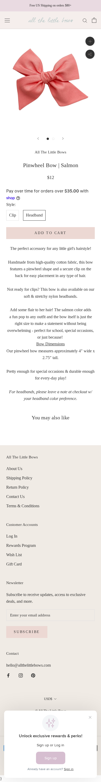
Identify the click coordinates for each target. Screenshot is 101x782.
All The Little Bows (50, 152)
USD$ (48, 699)
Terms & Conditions (22, 506)
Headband (34, 215)
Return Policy (17, 487)
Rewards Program (21, 545)
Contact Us (15, 496)
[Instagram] (21, 675)
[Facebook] (8, 675)
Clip (12, 215)
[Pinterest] (33, 675)
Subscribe (27, 632)
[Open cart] (94, 20)
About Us (14, 468)
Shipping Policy (19, 478)
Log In (11, 536)
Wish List (14, 555)
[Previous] (38, 138)
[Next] (63, 138)
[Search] (85, 20)
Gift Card (14, 564)
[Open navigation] (7, 20)
